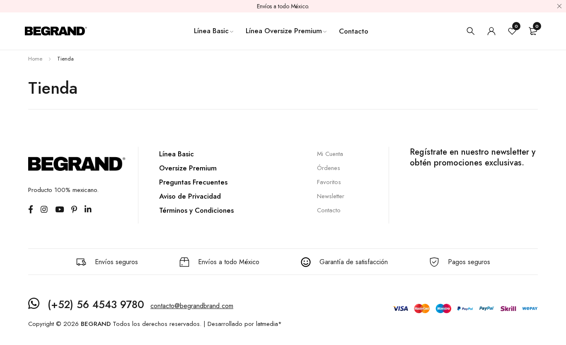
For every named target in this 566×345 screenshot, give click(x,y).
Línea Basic (176, 154)
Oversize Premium (188, 168)
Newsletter (330, 196)
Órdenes (328, 167)
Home (35, 59)
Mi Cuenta (330, 153)
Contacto (329, 210)
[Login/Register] (491, 31)
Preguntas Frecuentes (193, 182)
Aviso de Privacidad (190, 196)
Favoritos (329, 182)
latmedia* (269, 323)
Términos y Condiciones (196, 210)
